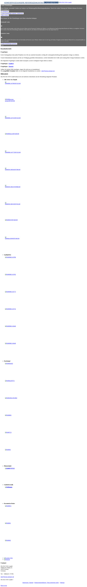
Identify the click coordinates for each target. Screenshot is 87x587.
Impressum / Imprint (28, 582)
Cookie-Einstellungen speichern (9, 43)
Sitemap (62, 582)
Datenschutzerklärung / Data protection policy (46, 582)
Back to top (4, 585)
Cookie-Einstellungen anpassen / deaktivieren (12, 13)
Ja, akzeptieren (4, 11)
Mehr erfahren (4, 15)
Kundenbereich (51, 3)
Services (13, 3)
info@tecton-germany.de (48, 71)
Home (6, 3)
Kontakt (40, 3)
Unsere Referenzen (27, 3)
